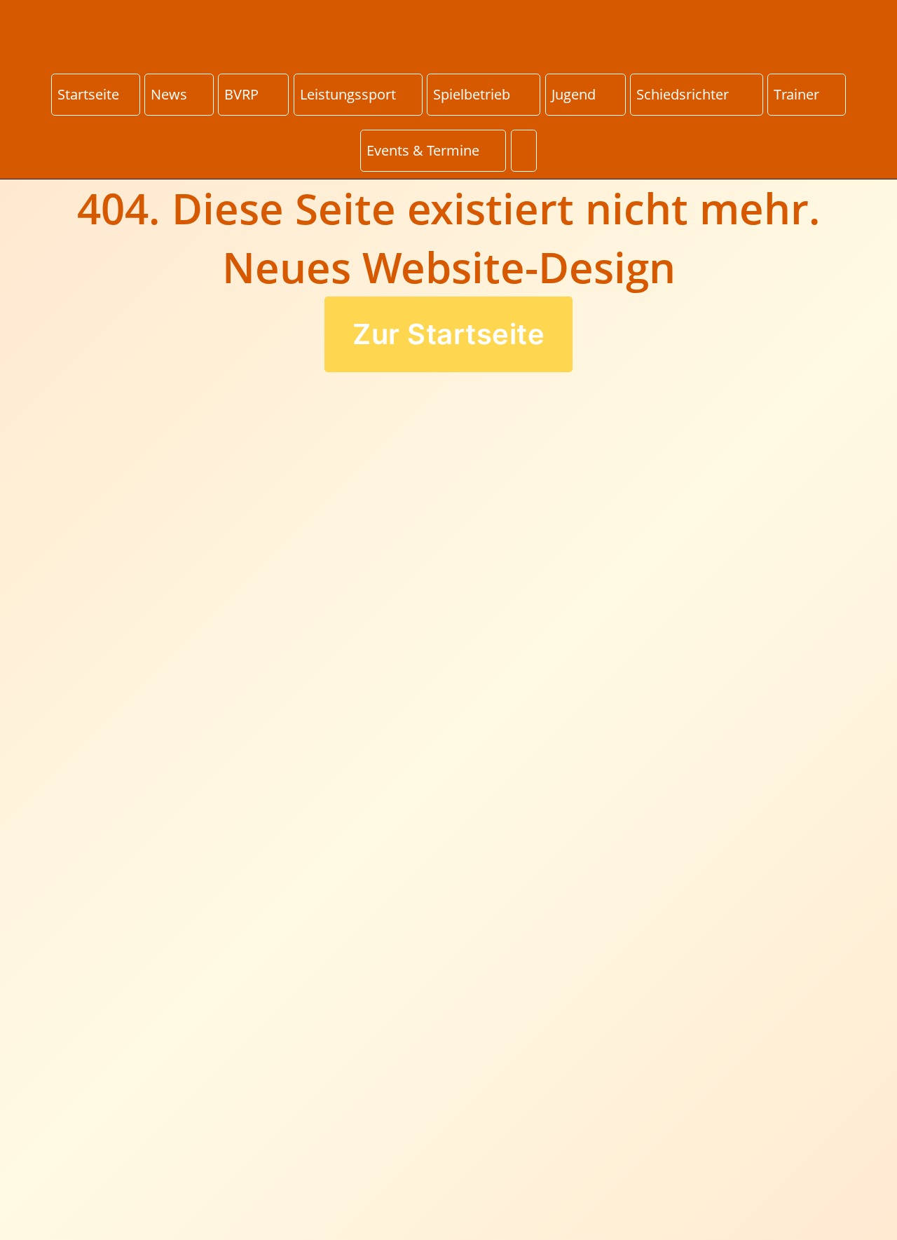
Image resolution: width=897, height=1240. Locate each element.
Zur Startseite (448, 334)
